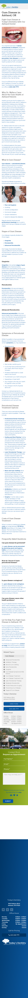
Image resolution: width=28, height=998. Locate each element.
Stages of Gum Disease (12, 690)
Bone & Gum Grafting (12, 664)
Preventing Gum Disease (13, 688)
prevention (5, 58)
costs (3, 526)
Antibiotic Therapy (11, 662)
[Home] (14, 942)
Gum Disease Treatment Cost (14, 678)
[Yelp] (11, 909)
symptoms (9, 343)
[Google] (7, 909)
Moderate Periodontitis (12, 683)
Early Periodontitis (11, 667)
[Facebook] (3, 909)
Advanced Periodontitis (13, 660)
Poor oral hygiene (10, 205)
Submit (8, 801)
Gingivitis (8, 669)
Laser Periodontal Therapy (14, 681)
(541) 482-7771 (14, 87)
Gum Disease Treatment (13, 676)
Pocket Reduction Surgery (14, 685)
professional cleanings (9, 222)
